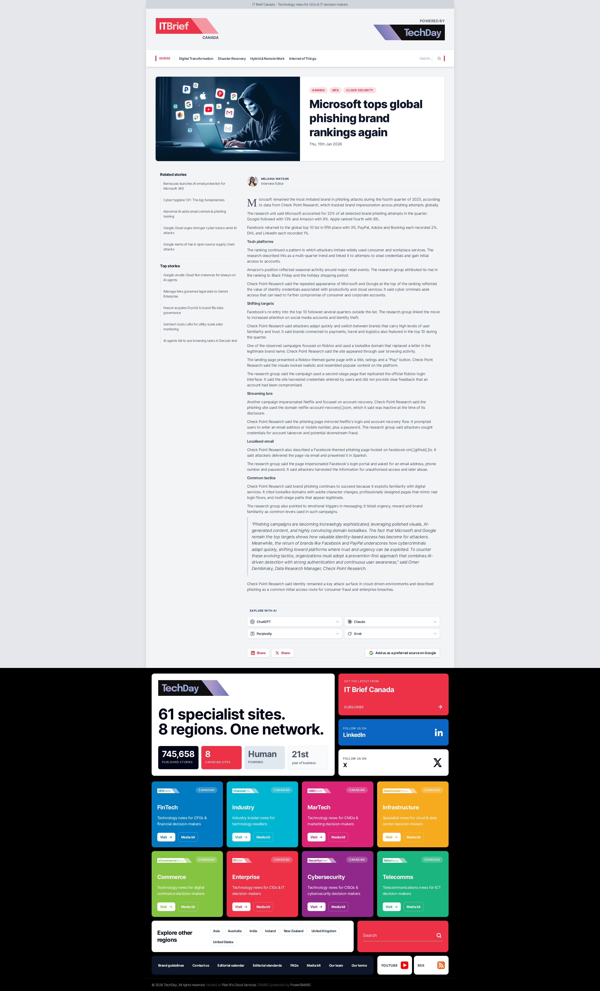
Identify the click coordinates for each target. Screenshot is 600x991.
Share (261, 653)
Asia (216, 931)
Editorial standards (267, 965)
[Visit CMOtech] (325, 791)
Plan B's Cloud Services (239, 985)
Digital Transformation (196, 58)
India (253, 931)
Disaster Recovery (232, 58)
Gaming (318, 90)
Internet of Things (302, 58)
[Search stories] (439, 935)
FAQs (294, 965)
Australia (235, 931)
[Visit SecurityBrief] (325, 860)
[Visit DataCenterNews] (400, 791)
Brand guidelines (171, 965)
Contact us (200, 965)
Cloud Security (359, 90)
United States (223, 942)
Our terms (359, 965)
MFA (335, 90)
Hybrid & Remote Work (267, 58)
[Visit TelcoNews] (400, 860)
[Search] (439, 58)
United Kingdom (323, 931)
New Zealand (294, 931)
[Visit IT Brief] (249, 860)
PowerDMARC (300, 985)
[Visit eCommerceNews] (174, 860)
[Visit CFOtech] (174, 791)
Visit (163, 837)
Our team (336, 965)
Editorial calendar (231, 965)
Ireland (270, 931)
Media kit (188, 837)
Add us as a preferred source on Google (405, 653)
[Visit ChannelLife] (249, 791)
